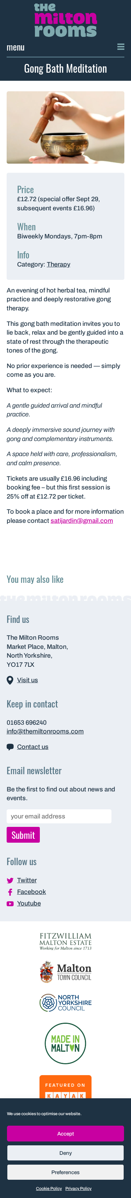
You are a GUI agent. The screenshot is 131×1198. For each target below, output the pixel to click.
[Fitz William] (65, 940)
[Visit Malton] (65, 1042)
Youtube (29, 903)
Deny (65, 1153)
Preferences (65, 1172)
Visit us (27, 680)
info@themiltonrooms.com (45, 731)
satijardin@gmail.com (82, 520)
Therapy (58, 264)
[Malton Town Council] (65, 971)
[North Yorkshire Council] (65, 1002)
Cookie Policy (49, 1188)
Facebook (31, 891)
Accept (65, 1134)
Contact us (33, 746)
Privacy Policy (78, 1188)
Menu (15, 46)
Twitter (27, 880)
